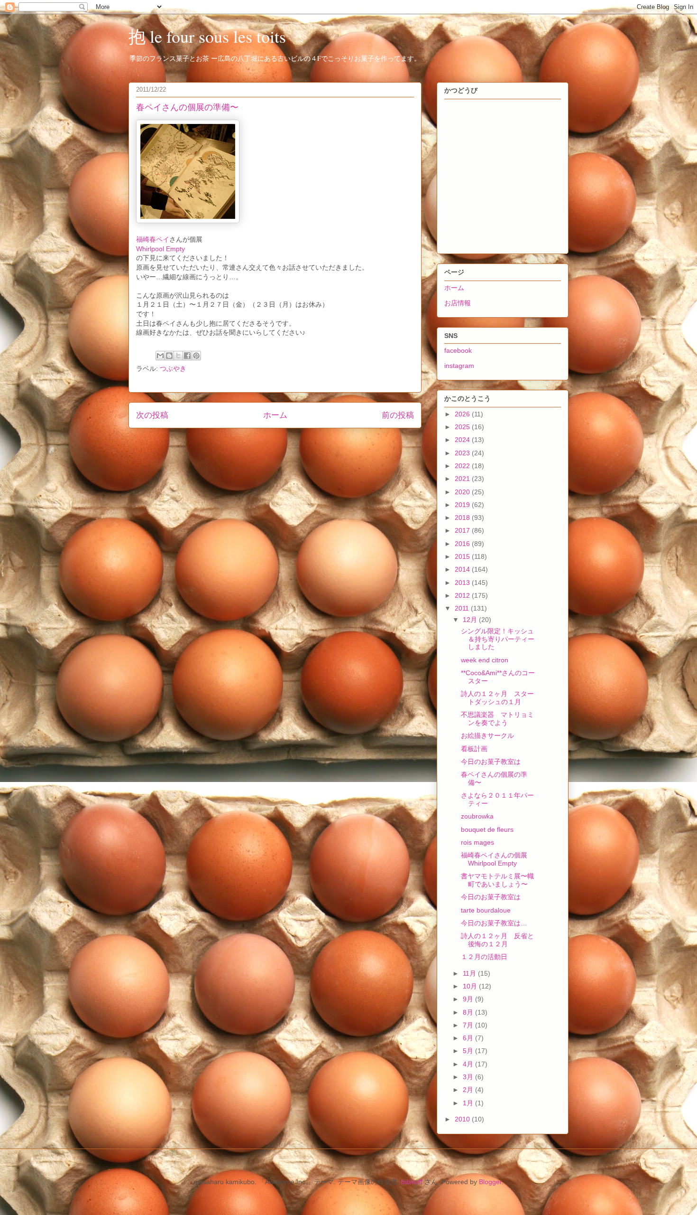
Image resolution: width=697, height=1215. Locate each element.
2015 (463, 556)
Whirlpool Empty (160, 249)
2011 (463, 608)
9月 (469, 999)
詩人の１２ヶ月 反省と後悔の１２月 (497, 940)
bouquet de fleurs (487, 829)
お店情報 (457, 303)
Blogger (490, 1182)
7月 (469, 1025)
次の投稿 (152, 415)
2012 (463, 595)
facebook (458, 350)
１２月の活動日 (484, 957)
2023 (463, 453)
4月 (469, 1064)
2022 (463, 466)
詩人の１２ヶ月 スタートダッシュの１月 (497, 698)
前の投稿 (398, 415)
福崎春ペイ (152, 239)
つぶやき (173, 368)
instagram (459, 365)
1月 (469, 1103)
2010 (463, 1119)
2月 (469, 1089)
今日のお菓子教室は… (494, 923)
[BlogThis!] (169, 355)
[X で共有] (178, 355)
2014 (463, 569)
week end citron (484, 660)
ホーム (275, 415)
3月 (469, 1077)
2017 (463, 530)
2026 (463, 414)
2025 (463, 427)
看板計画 (474, 749)
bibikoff (411, 1182)
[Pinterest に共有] (196, 355)
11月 (470, 973)
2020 (463, 492)
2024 (463, 439)
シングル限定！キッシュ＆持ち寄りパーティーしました (497, 639)
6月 (469, 1038)
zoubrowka (477, 816)
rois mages (477, 842)
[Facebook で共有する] (187, 355)
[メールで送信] (160, 355)
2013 (463, 582)
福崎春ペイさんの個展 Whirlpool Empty (497, 859)
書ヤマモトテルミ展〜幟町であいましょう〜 (497, 880)
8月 (469, 1012)
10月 (471, 986)
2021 (463, 478)
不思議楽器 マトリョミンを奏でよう (497, 718)
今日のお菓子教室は (491, 761)
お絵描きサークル (487, 735)
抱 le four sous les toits (207, 36)
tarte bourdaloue (486, 910)
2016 (463, 543)
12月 (471, 619)
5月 (469, 1051)
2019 (463, 505)
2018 (463, 517)
